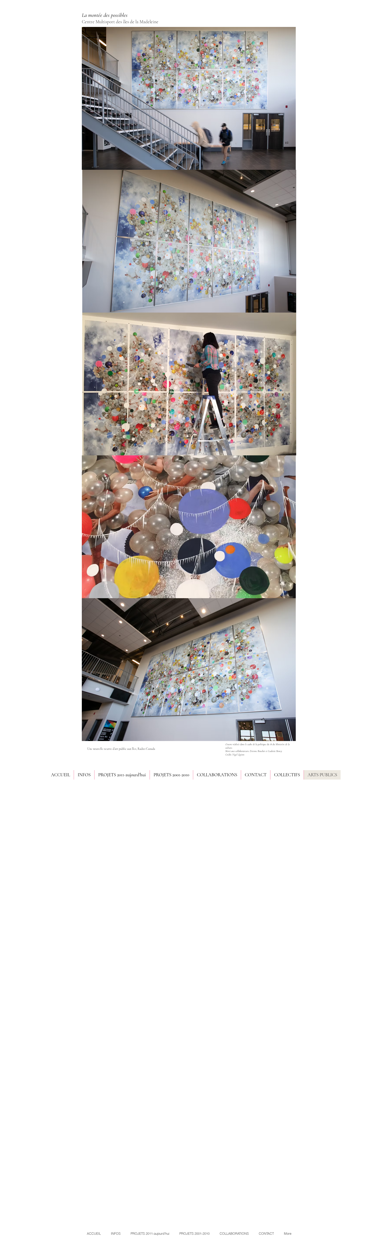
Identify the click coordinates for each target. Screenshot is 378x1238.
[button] (217, 775)
